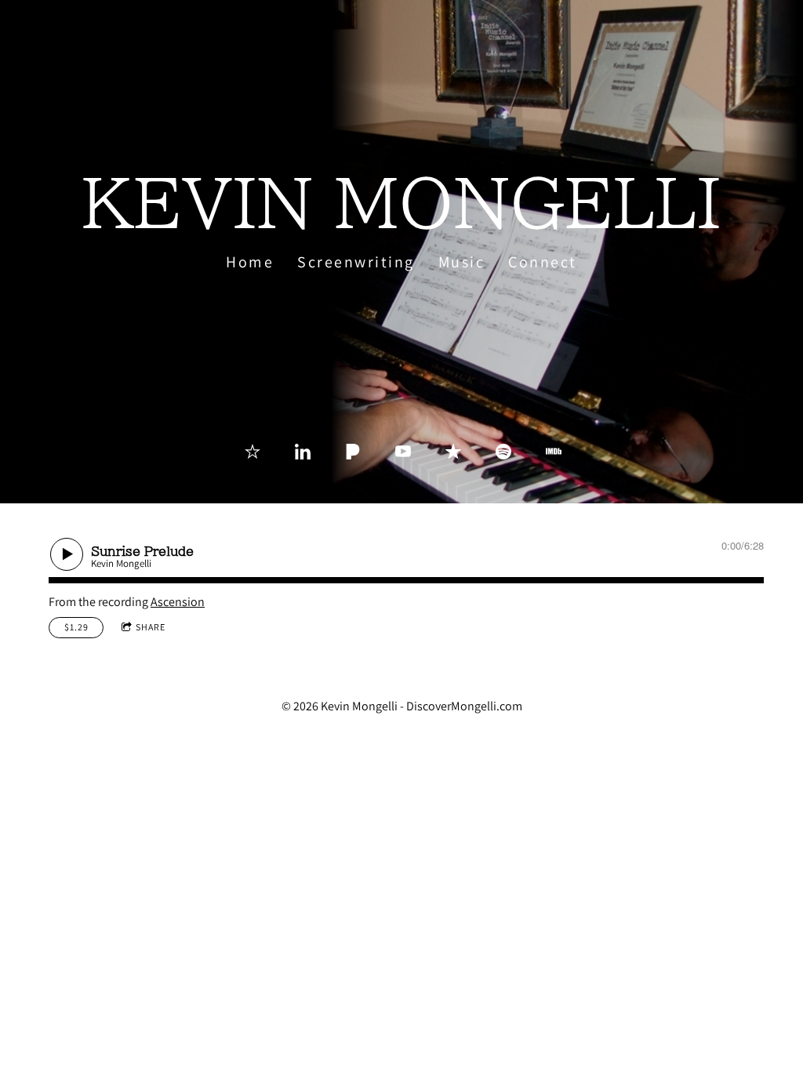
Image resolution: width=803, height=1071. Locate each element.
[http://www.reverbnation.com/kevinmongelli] (252, 451)
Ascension (178, 602)
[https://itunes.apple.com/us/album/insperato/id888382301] (453, 451)
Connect (542, 262)
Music (461, 262)
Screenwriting (356, 262)
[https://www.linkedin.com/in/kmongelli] (303, 451)
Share (150, 627)
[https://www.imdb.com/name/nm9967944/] (553, 451)
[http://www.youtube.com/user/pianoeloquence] (403, 451)
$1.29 (76, 627)
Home (250, 262)
